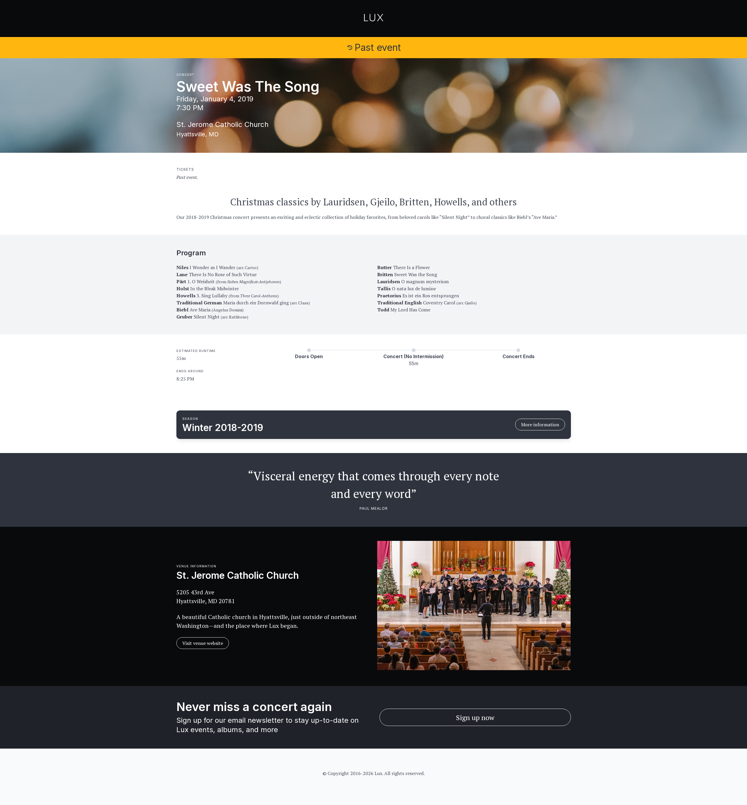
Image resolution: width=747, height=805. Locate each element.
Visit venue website (202, 643)
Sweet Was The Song (247, 86)
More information (540, 424)
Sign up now (475, 717)
